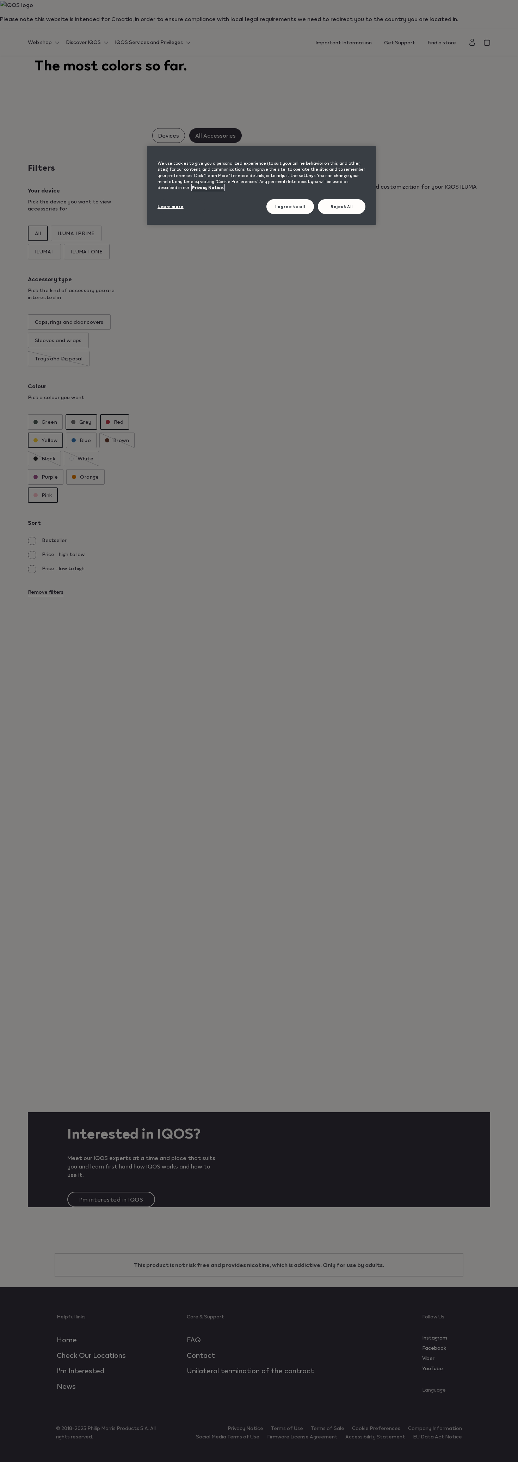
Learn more (171, 206)
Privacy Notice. (208, 187)
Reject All (342, 206)
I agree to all (290, 206)
